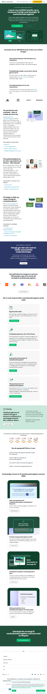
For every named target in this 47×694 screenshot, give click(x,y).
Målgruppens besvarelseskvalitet (12, 187)
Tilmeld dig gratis (37, 1)
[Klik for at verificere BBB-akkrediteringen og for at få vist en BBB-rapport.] (10, 689)
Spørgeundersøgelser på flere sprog (13, 150)
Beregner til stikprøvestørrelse (11, 189)
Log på (30, 1)
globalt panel (34, 89)
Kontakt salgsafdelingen (23, 1)
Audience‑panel (8, 184)
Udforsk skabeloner (14, 510)
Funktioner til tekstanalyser (11, 235)
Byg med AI (7, 144)
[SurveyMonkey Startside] (7, 2)
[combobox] (6, 674)
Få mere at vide (14, 545)
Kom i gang (13, 344)
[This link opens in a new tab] (32, 674)
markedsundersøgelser (11, 203)
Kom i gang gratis (17, 25)
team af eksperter (23, 388)
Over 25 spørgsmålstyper (10, 146)
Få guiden (13, 616)
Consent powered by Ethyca (40, 692)
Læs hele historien (8, 424)
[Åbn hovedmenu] (44, 2)
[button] (23, 453)
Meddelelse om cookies (26, 687)
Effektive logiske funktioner (11, 148)
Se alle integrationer (23, 291)
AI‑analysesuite (25, 77)
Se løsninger (29, 25)
